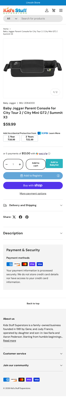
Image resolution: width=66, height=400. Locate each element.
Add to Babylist (54, 163)
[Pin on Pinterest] (27, 217)
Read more (9, 340)
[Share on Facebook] (20, 217)
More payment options (33, 193)
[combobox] (33, 18)
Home (5, 29)
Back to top (33, 303)
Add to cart (35, 164)
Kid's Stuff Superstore (20, 388)
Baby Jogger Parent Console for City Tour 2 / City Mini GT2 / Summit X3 (30, 32)
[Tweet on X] (14, 217)
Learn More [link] (54, 133)
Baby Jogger (9, 103)
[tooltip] (58, 175)
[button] (53, 10)
